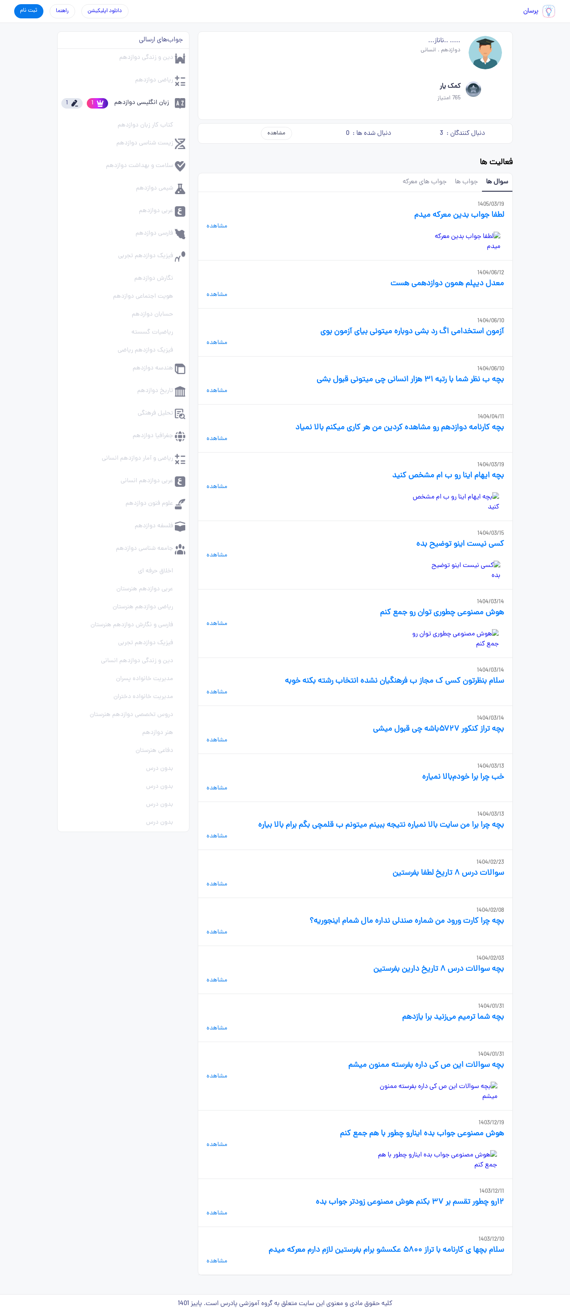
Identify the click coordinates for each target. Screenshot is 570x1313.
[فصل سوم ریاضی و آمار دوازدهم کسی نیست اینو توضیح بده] (464, 571)
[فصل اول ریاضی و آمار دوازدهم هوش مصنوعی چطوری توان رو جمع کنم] (448, 639)
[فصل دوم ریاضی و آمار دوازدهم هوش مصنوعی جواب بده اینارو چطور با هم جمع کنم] (432, 1160)
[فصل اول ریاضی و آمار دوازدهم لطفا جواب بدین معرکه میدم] (464, 242)
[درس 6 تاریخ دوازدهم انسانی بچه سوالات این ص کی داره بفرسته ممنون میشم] (437, 1092)
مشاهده (276, 133)
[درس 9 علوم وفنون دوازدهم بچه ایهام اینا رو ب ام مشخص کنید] (454, 502)
